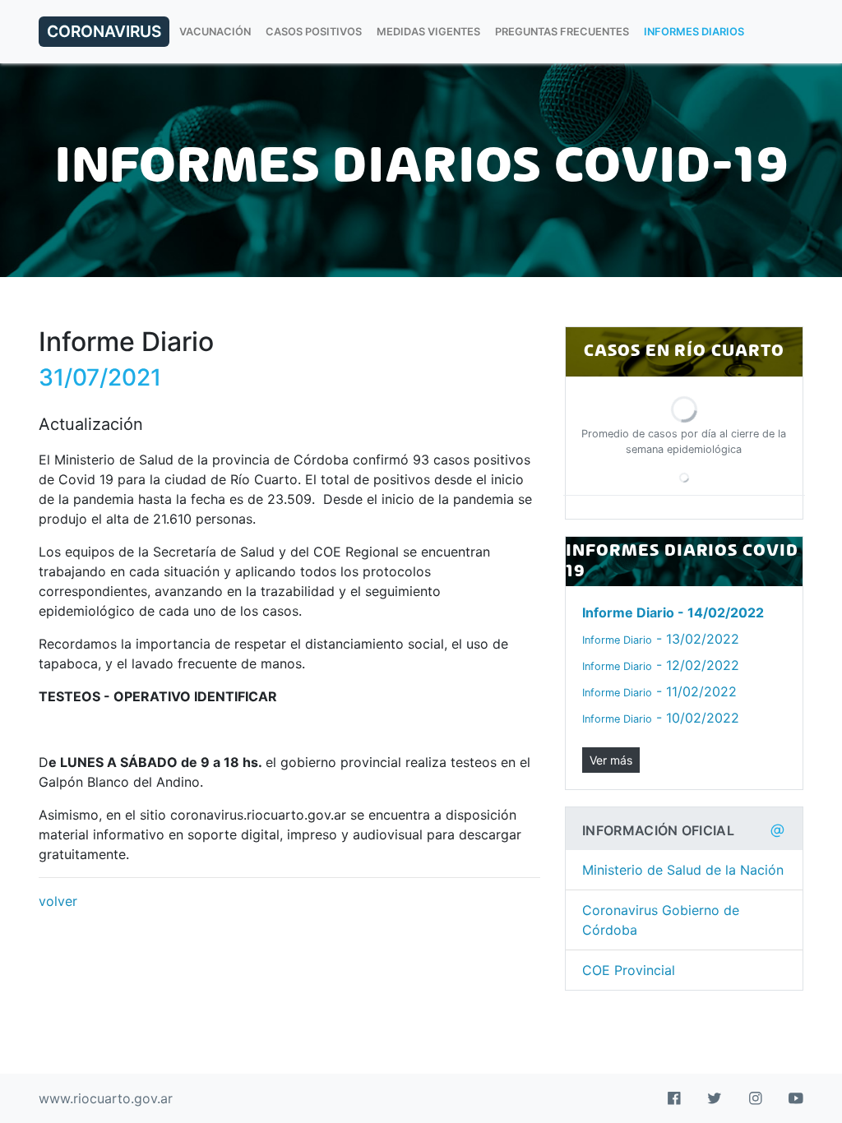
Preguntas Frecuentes (562, 31)
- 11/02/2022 (659, 691)
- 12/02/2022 (660, 665)
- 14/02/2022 (673, 612)
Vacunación (215, 31)
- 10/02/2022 (660, 717)
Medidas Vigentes (428, 31)
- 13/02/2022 (660, 639)
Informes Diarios (694, 31)
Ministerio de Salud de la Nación (683, 870)
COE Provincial (628, 970)
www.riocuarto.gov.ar (106, 1098)
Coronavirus (104, 31)
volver (58, 901)
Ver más (611, 760)
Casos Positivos (314, 31)
